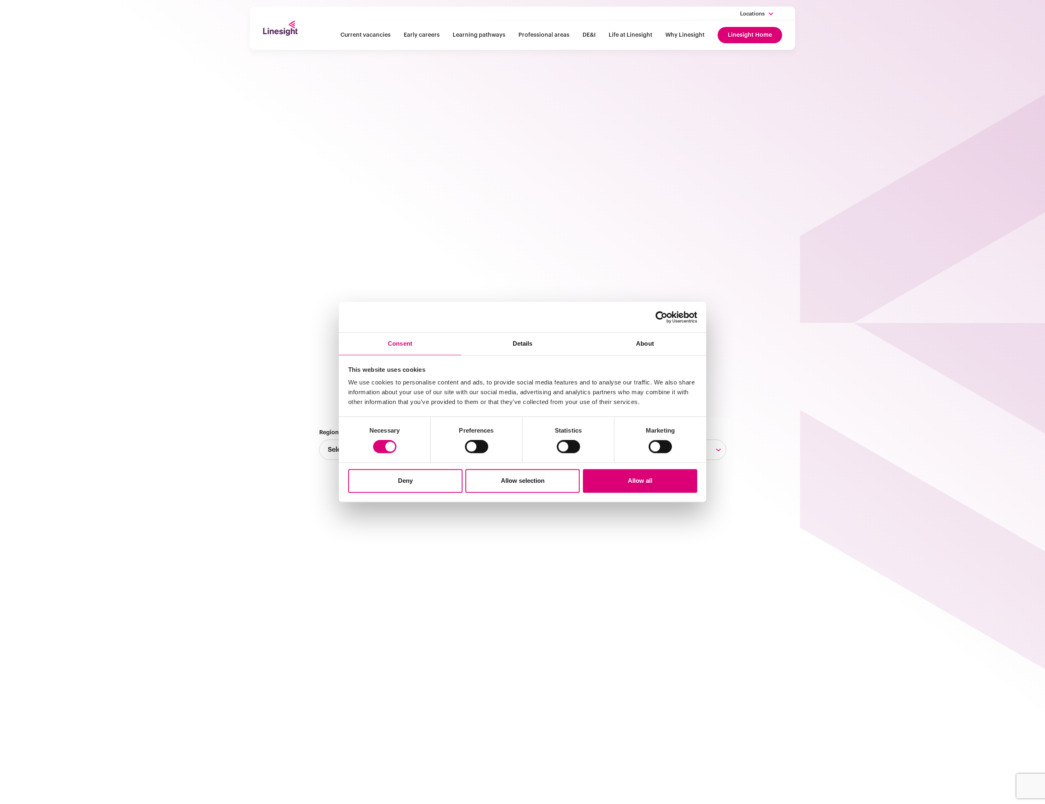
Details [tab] (523, 343)
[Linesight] (280, 28)
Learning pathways (479, 35)
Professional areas (543, 35)
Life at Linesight (630, 35)
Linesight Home (750, 35)
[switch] (476, 446)
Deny (405, 480)
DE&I (589, 35)
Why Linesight (685, 35)
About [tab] (645, 343)
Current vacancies (365, 35)
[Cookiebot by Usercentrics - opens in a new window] (661, 317)
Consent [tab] (400, 343)
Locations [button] (752, 13)
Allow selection (523, 480)
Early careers (422, 35)
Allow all (640, 480)
